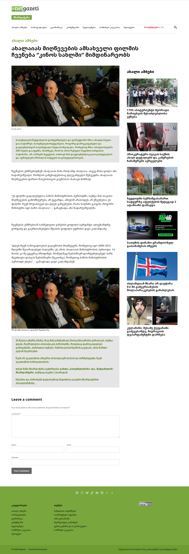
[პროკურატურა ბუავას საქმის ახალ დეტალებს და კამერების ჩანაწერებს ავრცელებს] (152, 137)
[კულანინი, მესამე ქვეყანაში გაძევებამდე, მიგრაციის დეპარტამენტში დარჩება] (152, 311)
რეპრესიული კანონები (66, 522)
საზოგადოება (39, 27)
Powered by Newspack (37, 549)
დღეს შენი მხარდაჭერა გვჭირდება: (38, 368)
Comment (16, 414)
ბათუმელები (151, 27)
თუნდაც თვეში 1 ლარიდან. (51, 372)
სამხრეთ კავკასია (109, 27)
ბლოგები (129, 27)
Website (14, 457)
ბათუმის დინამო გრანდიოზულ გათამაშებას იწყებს (150, 244)
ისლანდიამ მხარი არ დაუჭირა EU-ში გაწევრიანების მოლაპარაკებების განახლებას (150, 286)
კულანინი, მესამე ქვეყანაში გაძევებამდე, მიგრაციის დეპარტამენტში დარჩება (148, 331)
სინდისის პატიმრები (65, 511)
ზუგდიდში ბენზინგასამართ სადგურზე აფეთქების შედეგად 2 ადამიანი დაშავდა (151, 201)
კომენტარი (72, 27)
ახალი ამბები (19, 27)
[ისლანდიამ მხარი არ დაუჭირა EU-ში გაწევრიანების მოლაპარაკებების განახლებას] (152, 266)
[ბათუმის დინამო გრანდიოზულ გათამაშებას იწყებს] (152, 226)
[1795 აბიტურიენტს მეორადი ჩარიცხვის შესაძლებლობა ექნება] (152, 93)
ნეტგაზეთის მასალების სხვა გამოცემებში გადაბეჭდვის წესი (148, 549)
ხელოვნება (89, 27)
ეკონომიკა (56, 27)
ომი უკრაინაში (62, 518)
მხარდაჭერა (21, 17)
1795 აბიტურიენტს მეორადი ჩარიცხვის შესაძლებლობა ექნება (148, 113)
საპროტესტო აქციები (65, 514)
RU (162, 27)
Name (13, 445)
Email (69, 445)
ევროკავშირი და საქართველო (70, 526)
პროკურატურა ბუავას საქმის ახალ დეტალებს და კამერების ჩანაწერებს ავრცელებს (150, 157)
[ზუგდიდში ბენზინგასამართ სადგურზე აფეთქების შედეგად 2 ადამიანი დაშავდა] (152, 181)
